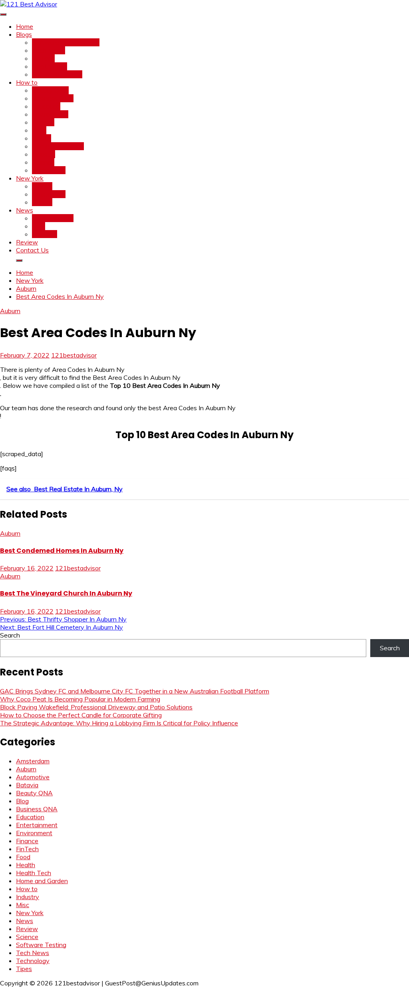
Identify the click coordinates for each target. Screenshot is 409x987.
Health (41, 138)
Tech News (48, 50)
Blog (22, 801)
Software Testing (57, 74)
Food (39, 130)
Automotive (33, 777)
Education (46, 106)
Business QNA (52, 98)
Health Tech (49, 66)
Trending (44, 234)
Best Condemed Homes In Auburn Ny (61, 550)
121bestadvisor (74, 355)
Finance (43, 122)
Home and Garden (58, 146)
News (24, 210)
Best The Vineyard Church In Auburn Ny (66, 593)
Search (10, 635)
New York (30, 178)
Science (43, 162)
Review (27, 242)
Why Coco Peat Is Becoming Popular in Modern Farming (80, 699)
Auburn (42, 202)
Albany (42, 186)
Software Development (65, 42)
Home (24, 26)
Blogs (24, 34)
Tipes (24, 969)
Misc (38, 226)
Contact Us (32, 250)
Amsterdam (49, 194)
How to (27, 82)
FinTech (43, 58)
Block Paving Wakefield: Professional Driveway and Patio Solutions (96, 707)
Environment (50, 114)
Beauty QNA (50, 90)
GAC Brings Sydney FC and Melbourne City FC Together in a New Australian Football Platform (134, 691)
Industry (43, 154)
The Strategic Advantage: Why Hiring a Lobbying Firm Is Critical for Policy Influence (119, 723)
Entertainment (52, 218)
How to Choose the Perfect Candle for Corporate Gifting (81, 715)
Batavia (27, 785)
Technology (49, 170)
